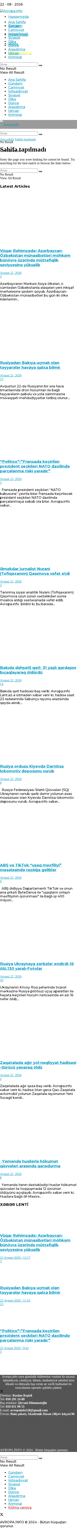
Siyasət (14, 38)
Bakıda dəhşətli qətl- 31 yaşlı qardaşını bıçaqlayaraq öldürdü (38, 670)
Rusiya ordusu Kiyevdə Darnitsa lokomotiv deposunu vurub (32, 768)
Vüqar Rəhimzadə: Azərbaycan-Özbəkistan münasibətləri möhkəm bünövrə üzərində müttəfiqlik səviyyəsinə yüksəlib (35, 257)
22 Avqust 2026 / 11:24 (15, 1300)
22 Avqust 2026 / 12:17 (15, 1257)
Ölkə (12, 41)
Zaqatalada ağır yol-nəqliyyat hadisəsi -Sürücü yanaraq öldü (38, 1065)
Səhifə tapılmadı (25, 139)
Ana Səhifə (17, 22)
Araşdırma (16, 49)
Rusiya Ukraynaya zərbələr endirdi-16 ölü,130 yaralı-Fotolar (37, 966)
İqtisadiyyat (18, 34)
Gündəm (15, 26)
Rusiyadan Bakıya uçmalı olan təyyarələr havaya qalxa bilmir (30, 365)
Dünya (13, 45)
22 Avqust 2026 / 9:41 (14, 1348)
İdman (13, 53)
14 (1, 684)
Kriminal (15, 57)
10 (1, 980)
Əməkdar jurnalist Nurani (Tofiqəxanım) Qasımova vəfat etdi (35, 571)
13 (1, 379)
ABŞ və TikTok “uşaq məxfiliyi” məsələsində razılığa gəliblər (31, 867)
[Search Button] (40, 65)
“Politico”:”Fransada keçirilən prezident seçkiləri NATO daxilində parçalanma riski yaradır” (35, 466)
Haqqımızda (18, 17)
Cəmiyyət (16, 30)
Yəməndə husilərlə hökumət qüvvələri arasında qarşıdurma (30, 1163)
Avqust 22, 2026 (11, 273)
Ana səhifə (7, 139)
